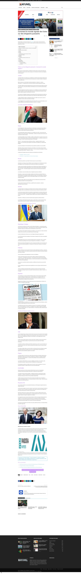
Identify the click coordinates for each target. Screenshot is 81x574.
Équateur (20, 56)
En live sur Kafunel (30, 29)
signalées (32, 41)
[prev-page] (18, 510)
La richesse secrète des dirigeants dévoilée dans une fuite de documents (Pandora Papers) (40, 486)
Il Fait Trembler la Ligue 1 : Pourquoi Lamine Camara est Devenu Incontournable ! (32, 508)
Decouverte (42, 7)
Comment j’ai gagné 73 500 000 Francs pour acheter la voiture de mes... (58, 50)
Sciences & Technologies (35, 7)
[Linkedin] (26, 39)
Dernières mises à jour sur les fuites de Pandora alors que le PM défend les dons (32, 464)
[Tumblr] (28, 39)
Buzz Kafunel (34, 29)
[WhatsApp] (24, 39)
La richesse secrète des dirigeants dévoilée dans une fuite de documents (31, 467)
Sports (24, 7)
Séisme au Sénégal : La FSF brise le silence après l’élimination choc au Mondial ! (22, 508)
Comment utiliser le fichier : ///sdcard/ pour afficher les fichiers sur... (58, 46)
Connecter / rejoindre (27, 0)
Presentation (33, 0)
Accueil (19, 9)
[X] (21, 39)
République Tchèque (22, 54)
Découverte (21, 9)
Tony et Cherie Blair (22, 62)
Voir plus (56, 57)
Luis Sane (20, 35)
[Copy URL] (32, 39)
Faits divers (28, 7)
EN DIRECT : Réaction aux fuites (25, 154)
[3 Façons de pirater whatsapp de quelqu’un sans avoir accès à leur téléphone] (36, 549)
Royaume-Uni (21, 61)
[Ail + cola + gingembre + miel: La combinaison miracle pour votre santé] (51, 41)
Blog (30, 0)
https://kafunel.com (26, 492)
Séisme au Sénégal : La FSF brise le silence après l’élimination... (26, 542)
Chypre (20, 59)
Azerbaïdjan (20, 60)
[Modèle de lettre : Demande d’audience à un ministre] (36, 545)
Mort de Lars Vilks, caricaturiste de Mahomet (24, 486)
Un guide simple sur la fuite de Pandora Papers (27, 465)
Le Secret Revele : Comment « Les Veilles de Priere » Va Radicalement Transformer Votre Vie (42, 508)
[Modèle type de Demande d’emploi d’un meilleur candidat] (51, 54)
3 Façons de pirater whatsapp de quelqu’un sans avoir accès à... (43, 549)
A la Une (27, 29)
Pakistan (20, 55)
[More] (34, 39)
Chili (20, 58)
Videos (47, 7)
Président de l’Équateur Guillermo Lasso (25, 57)
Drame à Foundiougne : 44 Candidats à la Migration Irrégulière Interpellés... (26, 546)
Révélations (37, 29)
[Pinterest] (23, 39)
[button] (62, 7)
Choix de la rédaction (26, 9)
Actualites (20, 7)
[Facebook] (19, 39)
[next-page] (19, 510)
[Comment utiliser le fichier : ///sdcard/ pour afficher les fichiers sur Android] (51, 46)
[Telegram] (30, 39)
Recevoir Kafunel (40, 0)
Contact (36, 0)
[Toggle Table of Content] (35, 47)
